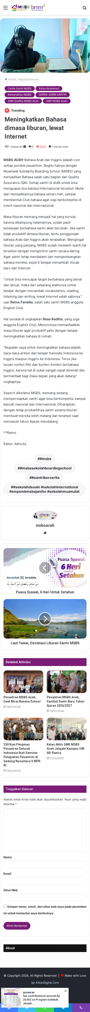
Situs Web (10, 890)
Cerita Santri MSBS (19, 88)
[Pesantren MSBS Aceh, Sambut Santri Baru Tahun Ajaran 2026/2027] (67, 681)
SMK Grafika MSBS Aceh (23, 101)
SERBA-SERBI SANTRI (52, 94)
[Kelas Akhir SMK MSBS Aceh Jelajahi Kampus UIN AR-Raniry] (67, 729)
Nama (7, 857)
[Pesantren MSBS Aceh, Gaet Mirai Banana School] (23, 681)
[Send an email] (24, 146)
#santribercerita (45, 477)
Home (11, 79)
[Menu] (5, 9)
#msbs (45, 458)
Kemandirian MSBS (19, 94)
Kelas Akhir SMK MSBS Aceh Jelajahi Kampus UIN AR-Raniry (65, 749)
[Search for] (84, 9)
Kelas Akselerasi (49, 88)
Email (7, 873)
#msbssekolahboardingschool (45, 468)
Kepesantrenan (29, 79)
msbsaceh (16, 146)
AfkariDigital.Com (47, 982)
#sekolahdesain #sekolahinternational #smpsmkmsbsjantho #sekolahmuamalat (44, 489)
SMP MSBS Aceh (56, 101)
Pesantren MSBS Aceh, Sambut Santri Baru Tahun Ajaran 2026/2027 (65, 701)
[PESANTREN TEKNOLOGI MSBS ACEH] (28, 7)
